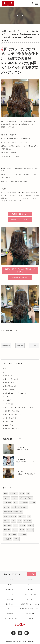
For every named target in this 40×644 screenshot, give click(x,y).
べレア (16, 503)
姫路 (29, 516)
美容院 (6, 494)
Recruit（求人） (10, 421)
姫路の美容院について (10, 516)
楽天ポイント (14, 494)
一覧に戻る (20, 345)
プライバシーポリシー (26, 498)
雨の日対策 (7, 530)
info (6, 372)
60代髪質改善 (7, 539)
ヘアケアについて (10, 418)
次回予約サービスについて (13, 414)
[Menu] (36, 3)
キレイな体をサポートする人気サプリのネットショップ (20, 407)
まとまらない (7, 525)
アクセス (6, 521)
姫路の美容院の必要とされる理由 (13, 512)
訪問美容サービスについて (30, 604)
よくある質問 (24, 503)
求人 (28, 494)
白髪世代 (16, 539)
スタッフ (6, 498)
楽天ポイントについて (12, 429)
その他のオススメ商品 (12, 411)
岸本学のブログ (10, 382)
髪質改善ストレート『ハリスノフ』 (16, 393)
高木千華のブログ (10, 386)
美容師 (22, 494)
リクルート (14, 498)
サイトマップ (30, 618)
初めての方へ (10, 604)
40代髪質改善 (12, 534)
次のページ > (34, 345)
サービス (6, 507)
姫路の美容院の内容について (19, 507)
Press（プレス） (10, 425)
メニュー (32, 503)
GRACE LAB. (8, 397)
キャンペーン (9, 375)
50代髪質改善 (22, 534)
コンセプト (22, 516)
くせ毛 (19, 521)
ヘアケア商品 (9, 404)
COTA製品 (8, 400)
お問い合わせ (7, 503)
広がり (16, 525)
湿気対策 (22, 525)
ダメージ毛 (30, 530)
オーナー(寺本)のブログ (10, 331)
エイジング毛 (27, 521)
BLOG (2, 331)
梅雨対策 (30, 525)
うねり (13, 521)
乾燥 (5, 534)
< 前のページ (6, 345)
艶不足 (22, 530)
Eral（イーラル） (10, 390)
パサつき (15, 530)
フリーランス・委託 (30, 594)
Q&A (9, 609)
